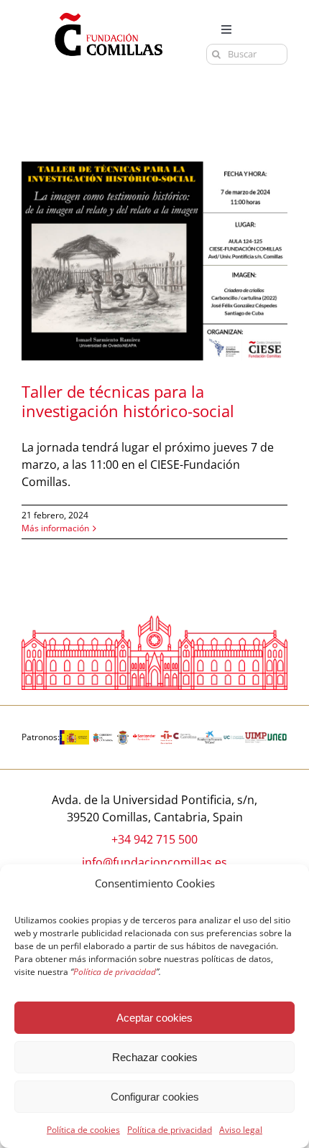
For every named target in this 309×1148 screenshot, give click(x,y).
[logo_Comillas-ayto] (122, 736)
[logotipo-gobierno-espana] (74, 736)
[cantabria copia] (103, 736)
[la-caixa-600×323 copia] (210, 736)
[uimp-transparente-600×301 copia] (255, 738)
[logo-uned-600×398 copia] (277, 736)
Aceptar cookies (154, 1018)
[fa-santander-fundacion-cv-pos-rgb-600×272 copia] (144, 736)
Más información (55, 528)
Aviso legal (240, 1130)
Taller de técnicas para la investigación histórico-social (128, 401)
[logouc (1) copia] (234, 736)
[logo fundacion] (108, 13)
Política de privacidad (169, 1130)
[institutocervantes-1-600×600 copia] (167, 736)
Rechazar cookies (155, 1057)
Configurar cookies (155, 1097)
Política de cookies (83, 1130)
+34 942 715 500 (154, 839)
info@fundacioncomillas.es (154, 862)
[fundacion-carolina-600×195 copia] (185, 738)
